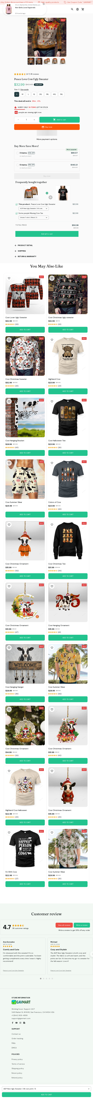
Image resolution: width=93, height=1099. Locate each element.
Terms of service (18, 1064)
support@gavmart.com (21, 1018)
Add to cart (46, 1095)
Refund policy (17, 1078)
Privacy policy (17, 1059)
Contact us (16, 1034)
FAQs (14, 1043)
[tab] (40, 978)
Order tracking (17, 1038)
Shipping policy (18, 1068)
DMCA (14, 1048)
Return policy (17, 1073)
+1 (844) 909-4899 (19, 1015)
